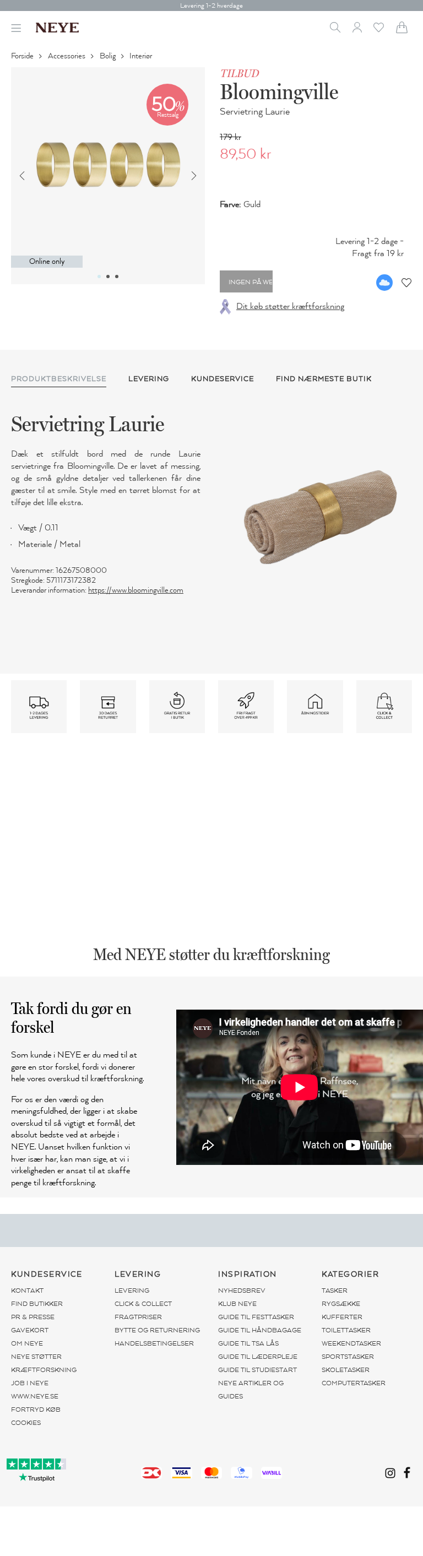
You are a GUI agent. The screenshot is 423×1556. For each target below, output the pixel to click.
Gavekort (29, 1330)
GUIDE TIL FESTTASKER (256, 1317)
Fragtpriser (138, 1317)
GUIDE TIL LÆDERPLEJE (257, 1356)
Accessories (67, 56)
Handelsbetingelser (154, 1343)
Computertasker (354, 1383)
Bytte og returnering (157, 1330)
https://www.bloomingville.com (135, 590)
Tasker (335, 1290)
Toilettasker (346, 1330)
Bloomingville (279, 91)
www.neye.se (34, 1396)
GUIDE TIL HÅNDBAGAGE (259, 1330)
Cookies (26, 1423)
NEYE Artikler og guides (251, 1389)
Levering (132, 1290)
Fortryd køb (36, 1409)
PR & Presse (33, 1317)
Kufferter (342, 1317)
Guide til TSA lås (248, 1343)
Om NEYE (27, 1343)
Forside (23, 56)
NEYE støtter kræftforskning (44, 1363)
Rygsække (341, 1304)
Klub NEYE (237, 1304)
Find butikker (37, 1304)
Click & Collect (143, 1304)
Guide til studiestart (257, 1370)
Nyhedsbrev (241, 1290)
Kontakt (27, 1290)
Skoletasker (346, 1370)
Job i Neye (29, 1383)
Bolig (108, 56)
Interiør (141, 56)
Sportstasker (348, 1356)
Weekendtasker (351, 1343)
